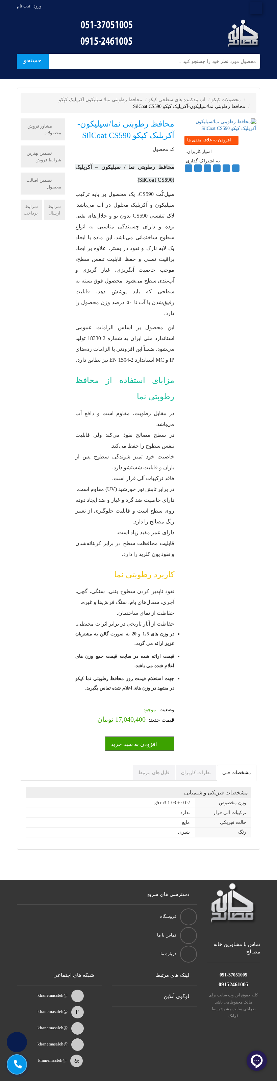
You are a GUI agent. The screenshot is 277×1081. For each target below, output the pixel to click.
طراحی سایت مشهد (239, 1009)
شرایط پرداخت (31, 210)
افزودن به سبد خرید (133, 744)
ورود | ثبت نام (29, 5)
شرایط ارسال (54, 210)
